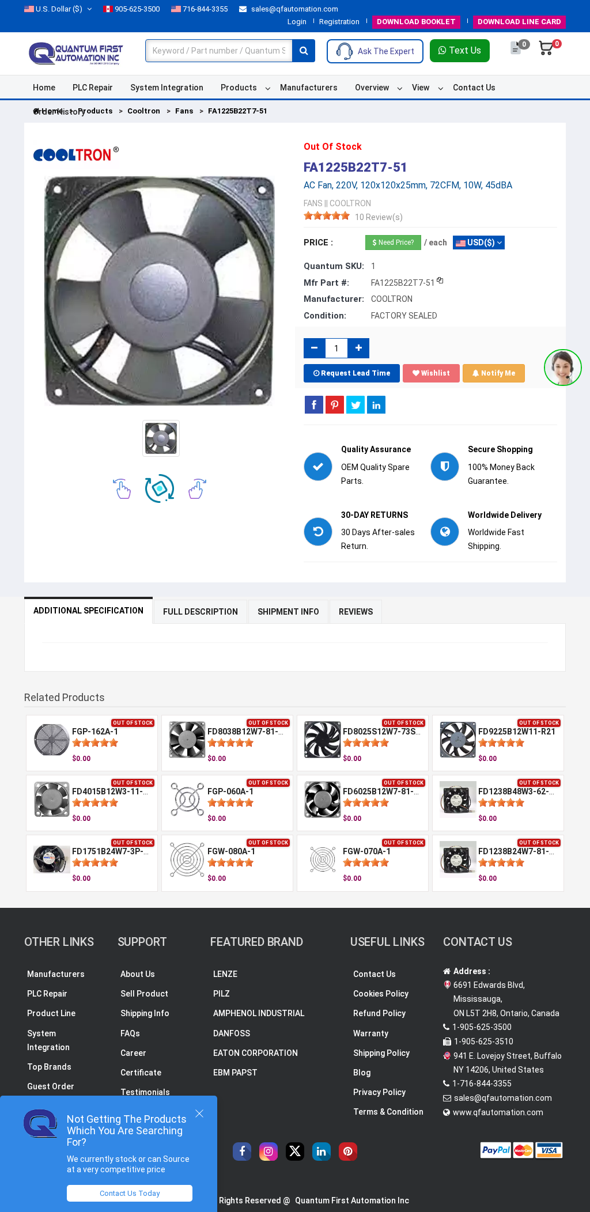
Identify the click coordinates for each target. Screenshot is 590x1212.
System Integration (166, 87)
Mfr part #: (326, 283)
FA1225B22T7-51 (237, 111)
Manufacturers (309, 87)
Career (133, 1053)
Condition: (325, 315)
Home (44, 87)
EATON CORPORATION (255, 1053)
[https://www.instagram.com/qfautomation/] (268, 1151)
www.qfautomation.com (498, 1112)
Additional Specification (88, 610)
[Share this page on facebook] (314, 404)
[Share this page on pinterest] (335, 404)
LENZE (225, 974)
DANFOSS (231, 1033)
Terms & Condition (388, 1111)
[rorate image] (122, 488)
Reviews (356, 611)
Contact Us (474, 87)
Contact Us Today (130, 1193)
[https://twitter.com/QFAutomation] (295, 1151)
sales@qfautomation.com (293, 9)
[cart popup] (546, 53)
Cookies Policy (381, 993)
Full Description (200, 611)
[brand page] (76, 154)
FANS (313, 203)
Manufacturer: (334, 299)
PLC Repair (93, 87)
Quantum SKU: (334, 266)
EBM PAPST (235, 1072)
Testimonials (145, 1092)
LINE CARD (519, 21)
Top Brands (49, 1066)
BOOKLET (416, 21)
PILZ (221, 993)
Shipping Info (144, 1013)
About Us (137, 974)
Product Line (51, 1013)
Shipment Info (288, 611)
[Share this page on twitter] (355, 404)
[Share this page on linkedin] (376, 404)
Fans (184, 111)
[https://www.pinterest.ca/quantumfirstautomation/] (348, 1151)
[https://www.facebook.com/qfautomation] (242, 1151)
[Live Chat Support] (562, 367)
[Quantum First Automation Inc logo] (76, 52)
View (420, 87)
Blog (361, 1072)
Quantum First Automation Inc (352, 1200)
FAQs (130, 1033)
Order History (59, 111)
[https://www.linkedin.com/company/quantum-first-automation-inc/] (321, 1151)
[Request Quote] (516, 53)
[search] (303, 50)
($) (59, 9)
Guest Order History (50, 1093)
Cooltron (143, 111)
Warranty (370, 1033)
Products (239, 87)
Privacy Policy (379, 1092)
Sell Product (144, 993)
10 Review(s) (379, 217)
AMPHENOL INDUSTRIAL (258, 1013)
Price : (318, 242)
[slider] (327, 215)
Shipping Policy (381, 1053)
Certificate (140, 1072)
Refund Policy (379, 1013)
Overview (372, 87)
